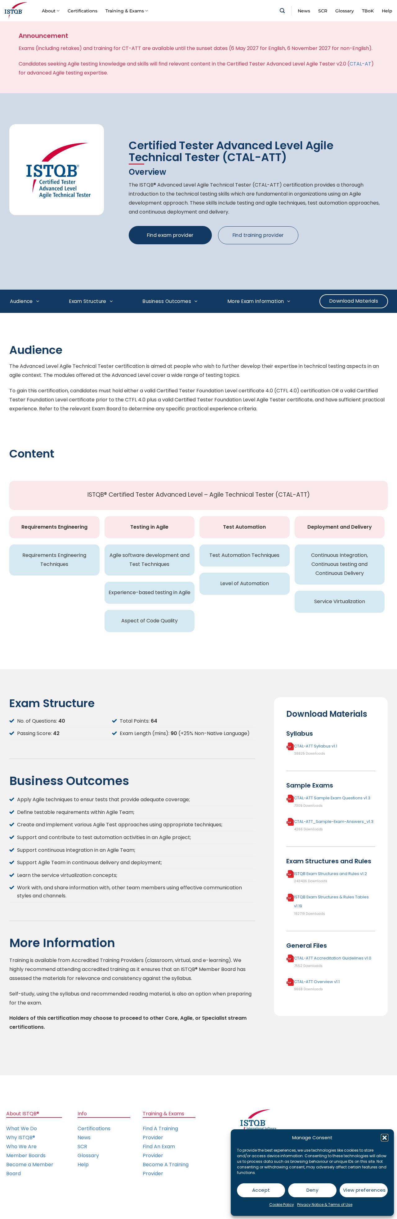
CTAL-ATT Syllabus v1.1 (315, 745)
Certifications (82, 11)
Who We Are (21, 1146)
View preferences (364, 1190)
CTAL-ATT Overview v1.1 (317, 981)
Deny (312, 1190)
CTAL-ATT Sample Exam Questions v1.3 (332, 798)
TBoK (368, 11)
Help (387, 11)
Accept (261, 1190)
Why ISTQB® (20, 1137)
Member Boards (26, 1155)
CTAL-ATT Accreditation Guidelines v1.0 (332, 958)
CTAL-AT (360, 63)
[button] (384, 1138)
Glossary (344, 11)
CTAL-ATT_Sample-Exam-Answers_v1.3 (333, 821)
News (304, 11)
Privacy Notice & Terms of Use (324, 1204)
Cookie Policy (281, 1204)
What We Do (21, 1128)
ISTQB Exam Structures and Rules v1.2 (330, 873)
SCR (322, 11)
